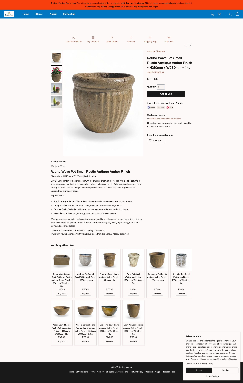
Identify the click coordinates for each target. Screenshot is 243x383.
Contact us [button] (69, 14)
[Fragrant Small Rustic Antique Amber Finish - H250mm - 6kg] (109, 260)
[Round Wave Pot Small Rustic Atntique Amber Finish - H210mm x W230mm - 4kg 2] (56, 89)
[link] (212, 375)
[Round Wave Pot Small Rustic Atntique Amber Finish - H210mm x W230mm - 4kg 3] (56, 102)
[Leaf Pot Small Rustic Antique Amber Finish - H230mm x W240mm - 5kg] (133, 311)
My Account (93, 41)
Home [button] (26, 14)
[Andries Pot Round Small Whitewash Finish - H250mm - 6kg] (85, 260)
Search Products (74, 41)
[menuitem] (187, 45)
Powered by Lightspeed (121, 376)
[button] (9, 14)
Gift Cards (169, 41)
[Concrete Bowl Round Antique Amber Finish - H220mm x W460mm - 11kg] (109, 311)
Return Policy (137, 372)
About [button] (53, 14)
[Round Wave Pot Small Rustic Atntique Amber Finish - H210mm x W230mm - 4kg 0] (56, 57)
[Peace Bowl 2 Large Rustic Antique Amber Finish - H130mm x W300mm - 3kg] (61, 311)
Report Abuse (169, 372)
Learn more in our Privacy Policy (199, 364)
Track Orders (112, 41)
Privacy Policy (97, 372)
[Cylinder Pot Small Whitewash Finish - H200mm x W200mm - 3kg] (181, 260)
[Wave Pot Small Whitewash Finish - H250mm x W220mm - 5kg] (133, 260)
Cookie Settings (152, 372)
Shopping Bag (150, 41)
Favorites (131, 41)
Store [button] (38, 14)
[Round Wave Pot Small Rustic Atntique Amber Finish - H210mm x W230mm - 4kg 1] (56, 74)
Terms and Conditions (78, 372)
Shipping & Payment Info (117, 372)
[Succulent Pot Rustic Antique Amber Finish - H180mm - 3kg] (157, 260)
